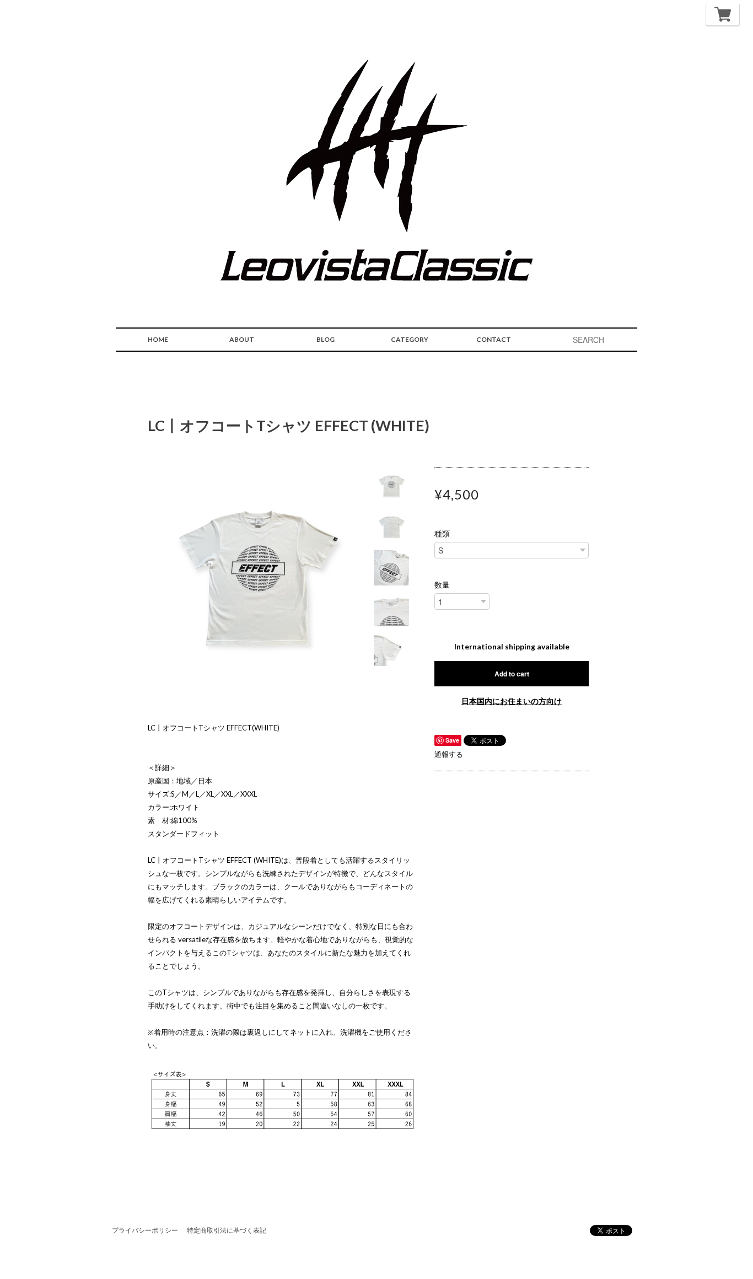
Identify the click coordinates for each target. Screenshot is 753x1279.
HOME (158, 339)
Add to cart (511, 674)
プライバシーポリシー (145, 1230)
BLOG (325, 339)
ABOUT (241, 339)
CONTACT (493, 339)
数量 (442, 585)
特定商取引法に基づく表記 (226, 1230)
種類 (442, 534)
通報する (448, 754)
